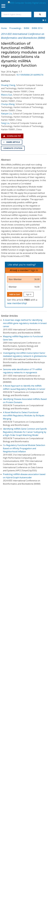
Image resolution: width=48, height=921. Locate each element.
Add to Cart (14, 294)
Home (4, 28)
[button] (44, 20)
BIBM (26, 28)
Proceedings (15, 28)
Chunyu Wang (8, 104)
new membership (16, 303)
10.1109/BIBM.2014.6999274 (29, 74)
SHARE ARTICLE (13, 142)
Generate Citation (12, 148)
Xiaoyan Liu (6, 113)
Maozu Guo (6, 94)
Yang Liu (5, 123)
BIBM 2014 (37, 28)
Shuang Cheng (8, 85)
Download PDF (13, 136)
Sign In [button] (34, 270)
